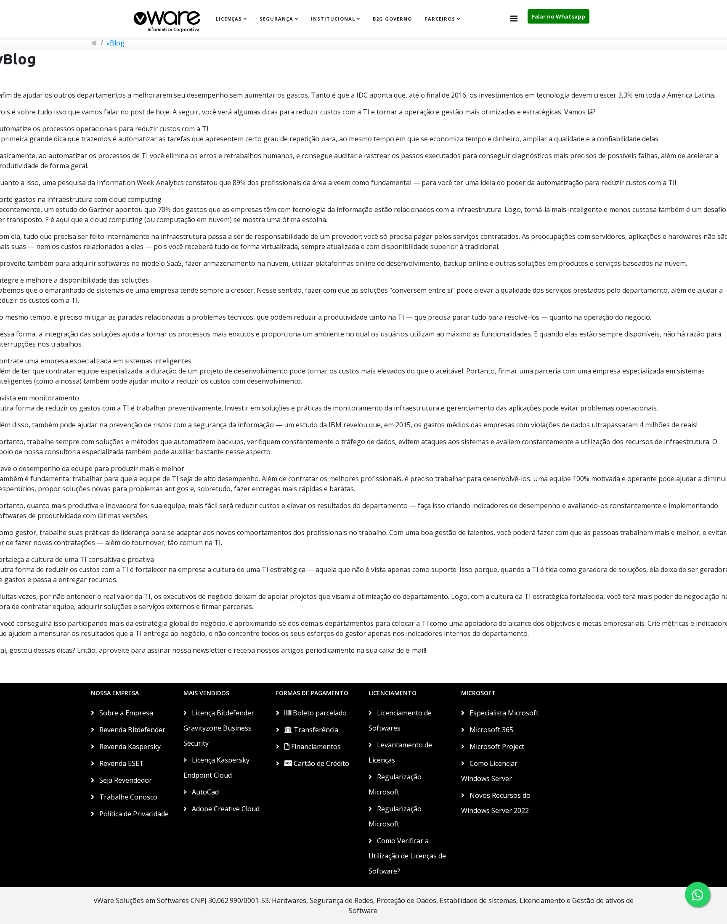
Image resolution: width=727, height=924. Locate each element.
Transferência (315, 729)
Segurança (276, 19)
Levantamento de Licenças (400, 752)
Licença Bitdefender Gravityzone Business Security (218, 728)
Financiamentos (315, 746)
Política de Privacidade (133, 813)
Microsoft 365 (490, 729)
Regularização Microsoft (395, 784)
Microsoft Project (496, 746)
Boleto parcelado (319, 712)
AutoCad (204, 792)
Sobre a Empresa (125, 712)
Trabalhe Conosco (127, 797)
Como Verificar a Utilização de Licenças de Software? (407, 856)
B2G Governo (392, 19)
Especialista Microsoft (503, 712)
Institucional (333, 19)
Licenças (229, 19)
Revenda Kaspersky (129, 746)
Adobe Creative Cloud (225, 808)
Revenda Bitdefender (131, 729)
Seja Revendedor (125, 780)
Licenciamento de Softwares (400, 720)
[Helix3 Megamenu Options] (513, 18)
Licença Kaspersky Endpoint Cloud (216, 767)
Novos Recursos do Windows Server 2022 (496, 803)
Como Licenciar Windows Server (489, 771)
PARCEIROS (440, 19)
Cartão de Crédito (320, 763)
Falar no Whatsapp (558, 16)
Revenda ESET (121, 763)
